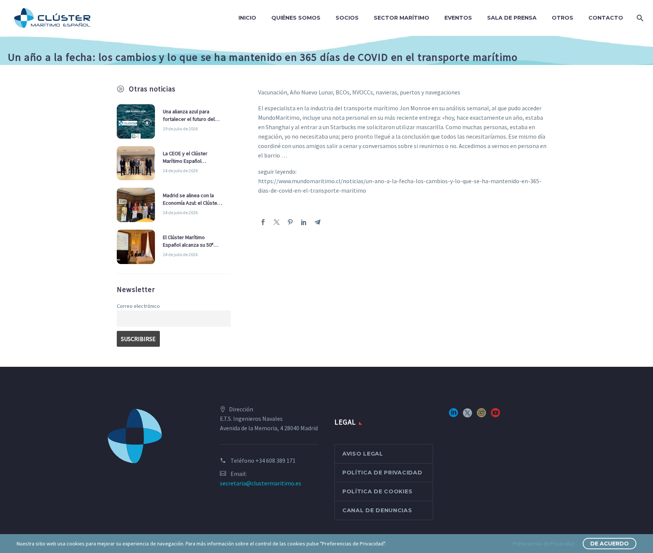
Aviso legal (362, 453)
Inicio (247, 17)
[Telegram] (317, 222)
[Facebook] (263, 222)
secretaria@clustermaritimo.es (260, 483)
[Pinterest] (290, 222)
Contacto (605, 17)
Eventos (458, 17)
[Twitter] (277, 222)
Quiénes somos (295, 17)
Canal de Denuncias (377, 510)
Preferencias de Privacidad (543, 543)
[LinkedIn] (304, 222)
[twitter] (467, 415)
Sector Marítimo (401, 17)
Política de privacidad (382, 472)
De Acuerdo (609, 543)
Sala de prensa (512, 17)
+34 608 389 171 (275, 460)
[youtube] (495, 415)
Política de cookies (377, 491)
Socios (347, 17)
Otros (562, 17)
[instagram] (481, 415)
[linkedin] (453, 415)
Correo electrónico (138, 306)
